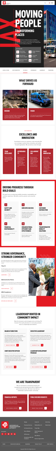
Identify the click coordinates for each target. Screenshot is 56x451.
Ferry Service (50, 444)
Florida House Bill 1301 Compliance (28, 438)
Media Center (48, 425)
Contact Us (37, 422)
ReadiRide (27, 444)
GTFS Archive (26, 434)
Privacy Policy (38, 444)
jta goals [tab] (25, 70)
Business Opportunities (39, 438)
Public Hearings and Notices (39, 432)
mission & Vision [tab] (5, 70)
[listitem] (2, 434)
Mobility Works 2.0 (38, 425)
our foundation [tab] (16, 70)
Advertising (47, 422)
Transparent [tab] (51, 70)
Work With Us (37, 435)
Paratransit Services (28, 425)
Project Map (37, 428)
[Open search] (45, 3)
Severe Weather (27, 431)
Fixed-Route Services (15, 444)
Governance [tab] (33, 70)
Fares (4, 444)
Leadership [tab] (42, 70)
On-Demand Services (28, 428)
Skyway (25, 422)
